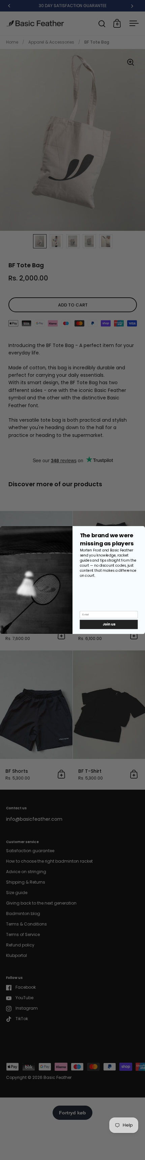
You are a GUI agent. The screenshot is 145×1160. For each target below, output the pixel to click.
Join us (109, 624)
